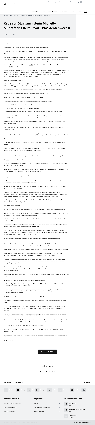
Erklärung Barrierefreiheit (32, 422)
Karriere (79, 11)
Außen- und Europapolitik (50, 11)
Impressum (6, 422)
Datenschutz (13, 422)
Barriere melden (21, 422)
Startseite (6, 15)
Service (72, 11)
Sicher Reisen (63, 11)
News (85, 11)
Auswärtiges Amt (35, 11)
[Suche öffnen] (90, 11)
